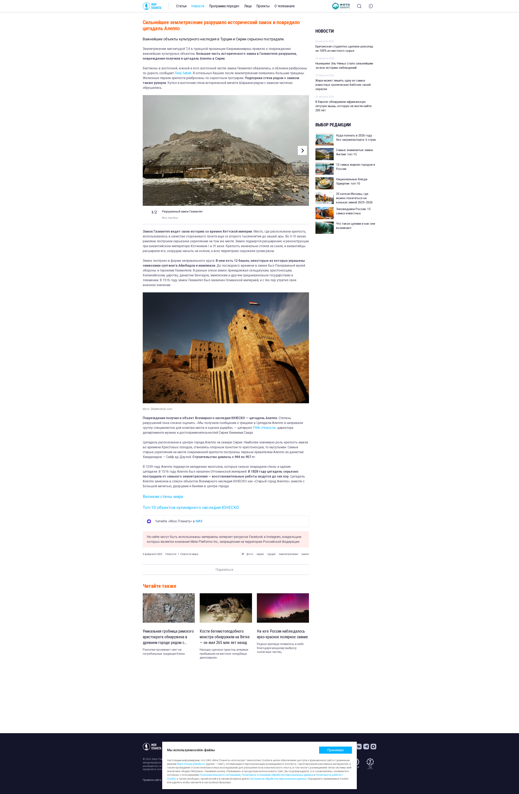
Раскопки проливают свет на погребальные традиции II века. (164, 651)
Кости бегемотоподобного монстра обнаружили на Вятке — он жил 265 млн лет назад (225, 637)
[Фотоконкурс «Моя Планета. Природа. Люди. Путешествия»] (341, 6)
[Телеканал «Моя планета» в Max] (373, 746)
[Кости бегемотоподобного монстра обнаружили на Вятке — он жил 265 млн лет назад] (226, 608)
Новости (197, 6)
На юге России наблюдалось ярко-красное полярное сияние (282, 634)
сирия (260, 554)
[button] (149, 150)
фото (250, 554)
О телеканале (285, 6)
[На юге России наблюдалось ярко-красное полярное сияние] (283, 608)
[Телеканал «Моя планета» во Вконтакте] (359, 746)
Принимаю (335, 750)
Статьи (181, 6)
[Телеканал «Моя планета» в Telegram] (366, 746)
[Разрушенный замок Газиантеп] (305, 99)
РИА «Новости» (265, 428)
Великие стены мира (163, 496)
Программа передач (224, 6)
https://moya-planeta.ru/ (191, 763)
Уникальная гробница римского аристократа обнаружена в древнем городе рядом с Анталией (168, 637)
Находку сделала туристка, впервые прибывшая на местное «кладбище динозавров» (224, 653)
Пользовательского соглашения (219, 774)
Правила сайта (152, 779)
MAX (199, 521)
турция (271, 554)
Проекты (263, 6)
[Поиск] (359, 6)
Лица (248, 6)
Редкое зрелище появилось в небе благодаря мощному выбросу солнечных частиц (280, 647)
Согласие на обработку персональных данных (278, 778)
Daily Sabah (183, 73)
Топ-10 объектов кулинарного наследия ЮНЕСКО (191, 507)
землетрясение (288, 554)
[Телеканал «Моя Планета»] (152, 6)
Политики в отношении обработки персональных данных (277, 774)
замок (305, 554)
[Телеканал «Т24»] (370, 764)
